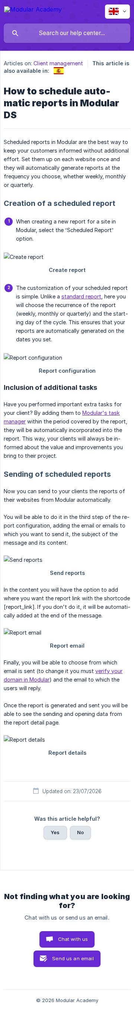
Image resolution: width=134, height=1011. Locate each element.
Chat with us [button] (73, 939)
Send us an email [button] (72, 958)
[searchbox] (67, 33)
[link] (59, 70)
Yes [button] (55, 832)
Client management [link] (58, 63)
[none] (33, 10)
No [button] (80, 832)
